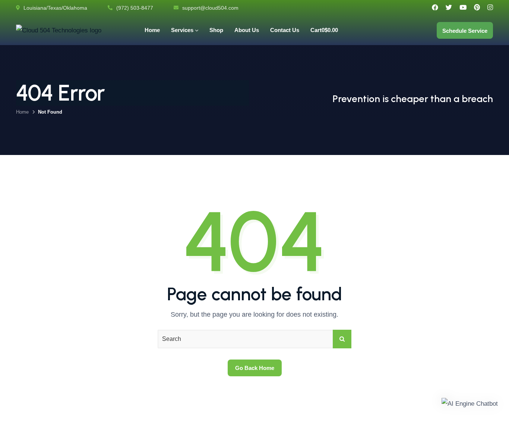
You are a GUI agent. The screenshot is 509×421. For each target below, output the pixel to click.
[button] (470, 404)
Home (22, 112)
